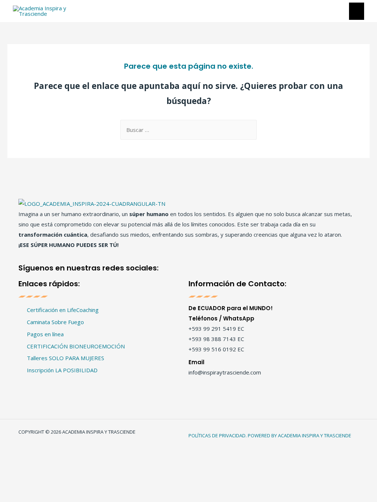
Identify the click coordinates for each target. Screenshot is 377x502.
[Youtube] (198, 267)
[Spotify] (213, 267)
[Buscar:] (188, 129)
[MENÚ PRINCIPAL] (356, 11)
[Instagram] (183, 267)
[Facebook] (169, 267)
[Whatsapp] (227, 267)
